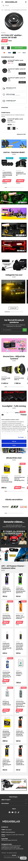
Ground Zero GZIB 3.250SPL (5, 378)
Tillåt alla (14, 441)
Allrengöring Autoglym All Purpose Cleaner (7, 703)
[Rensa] (17, 128)
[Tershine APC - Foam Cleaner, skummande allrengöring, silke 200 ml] (7, 634)
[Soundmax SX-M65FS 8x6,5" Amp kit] (21, 163)
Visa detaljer (21, 437)
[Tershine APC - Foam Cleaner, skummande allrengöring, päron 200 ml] (21, 634)
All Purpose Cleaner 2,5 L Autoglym (19, 674)
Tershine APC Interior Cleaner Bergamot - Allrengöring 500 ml (7, 763)
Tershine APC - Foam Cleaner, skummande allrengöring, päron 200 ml (19, 646)
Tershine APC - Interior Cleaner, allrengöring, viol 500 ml (7, 590)
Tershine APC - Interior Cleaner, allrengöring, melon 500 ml (20, 734)
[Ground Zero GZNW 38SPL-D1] (20, 369)
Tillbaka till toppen (13, 797)
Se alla (14, 154)
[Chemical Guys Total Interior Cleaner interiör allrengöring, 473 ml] (7, 663)
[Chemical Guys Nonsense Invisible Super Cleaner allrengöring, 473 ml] (21, 692)
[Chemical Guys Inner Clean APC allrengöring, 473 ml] (20, 468)
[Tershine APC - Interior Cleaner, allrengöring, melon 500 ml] (21, 722)
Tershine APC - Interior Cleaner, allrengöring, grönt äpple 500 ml (20, 590)
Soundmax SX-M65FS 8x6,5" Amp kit (21, 174)
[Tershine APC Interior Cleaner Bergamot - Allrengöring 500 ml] (7, 751)
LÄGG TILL (22, 64)
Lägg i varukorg (19, 47)
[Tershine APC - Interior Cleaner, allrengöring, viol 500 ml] (7, 579)
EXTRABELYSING (13, 308)
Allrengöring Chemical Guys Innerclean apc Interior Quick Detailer (6, 480)
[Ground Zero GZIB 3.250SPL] (7, 369)
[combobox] (14, 5)
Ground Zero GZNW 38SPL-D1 (19, 378)
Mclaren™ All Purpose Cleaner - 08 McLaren (20, 617)
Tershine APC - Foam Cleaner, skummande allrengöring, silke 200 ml (7, 646)
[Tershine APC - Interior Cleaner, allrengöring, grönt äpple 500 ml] (21, 579)
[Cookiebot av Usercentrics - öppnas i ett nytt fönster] (20, 415)
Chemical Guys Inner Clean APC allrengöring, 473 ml (19, 479)
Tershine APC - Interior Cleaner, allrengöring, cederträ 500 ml (20, 762)
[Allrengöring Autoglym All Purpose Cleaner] (7, 692)
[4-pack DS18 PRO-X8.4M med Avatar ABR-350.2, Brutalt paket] (7, 163)
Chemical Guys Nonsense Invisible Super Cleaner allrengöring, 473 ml (20, 705)
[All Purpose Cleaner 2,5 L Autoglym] (21, 663)
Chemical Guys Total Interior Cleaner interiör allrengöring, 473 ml (7, 675)
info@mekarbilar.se (10, 832)
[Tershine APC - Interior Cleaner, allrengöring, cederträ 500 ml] (21, 751)
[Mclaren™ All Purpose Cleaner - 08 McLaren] (21, 606)
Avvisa (14, 445)
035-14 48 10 (9, 829)
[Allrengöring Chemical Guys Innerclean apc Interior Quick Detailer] (7, 468)
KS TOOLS (3, 32)
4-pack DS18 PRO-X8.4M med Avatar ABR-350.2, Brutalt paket (7, 175)
